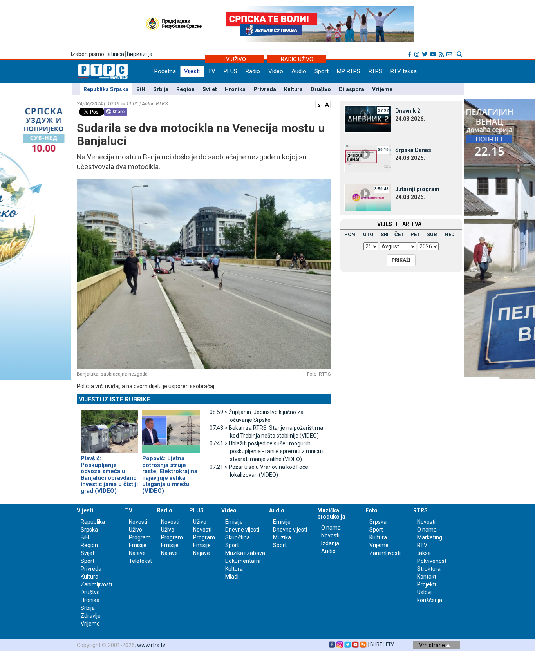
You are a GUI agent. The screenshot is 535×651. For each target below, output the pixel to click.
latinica (115, 54)
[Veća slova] (327, 104)
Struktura (429, 569)
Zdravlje (91, 616)
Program (140, 537)
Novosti (138, 522)
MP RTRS (348, 71)
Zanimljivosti (96, 584)
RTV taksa (403, 71)
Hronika (235, 89)
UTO (368, 234)
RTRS (375, 71)
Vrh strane (432, 645)
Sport (321, 71)
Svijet (209, 89)
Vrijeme (382, 89)
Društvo (321, 89)
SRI (385, 234)
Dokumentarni (242, 561)
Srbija (160, 89)
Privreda (264, 89)
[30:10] (367, 158)
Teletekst (140, 561)
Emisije (137, 545)
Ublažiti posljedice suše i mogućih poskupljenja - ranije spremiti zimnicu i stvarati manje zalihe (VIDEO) (267, 451)
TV (211, 71)
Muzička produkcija (331, 513)
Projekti (426, 584)
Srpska (378, 522)
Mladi (232, 576)
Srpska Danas (413, 150)
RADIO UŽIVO (297, 59)
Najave (137, 553)
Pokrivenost (431, 561)
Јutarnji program (417, 189)
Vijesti (192, 71)
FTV (390, 644)
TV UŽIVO (234, 59)
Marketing (429, 537)
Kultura (293, 89)
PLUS (230, 71)
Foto (371, 510)
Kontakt (426, 576)
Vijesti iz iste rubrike (114, 399)
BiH (140, 89)
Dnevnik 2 (407, 111)
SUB (432, 234)
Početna (165, 71)
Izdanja (330, 543)
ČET (399, 234)
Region (185, 89)
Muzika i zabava (245, 553)
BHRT (376, 644)
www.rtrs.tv (151, 645)
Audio (298, 71)
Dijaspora (351, 89)
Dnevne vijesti (242, 529)
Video (275, 71)
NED (450, 234)
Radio (253, 71)
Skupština (237, 537)
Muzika (282, 537)
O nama (331, 527)
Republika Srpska (105, 89)
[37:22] (367, 119)
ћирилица (139, 54)
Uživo (135, 529)
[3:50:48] (367, 197)
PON (349, 234)
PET (415, 234)
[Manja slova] (318, 104)
